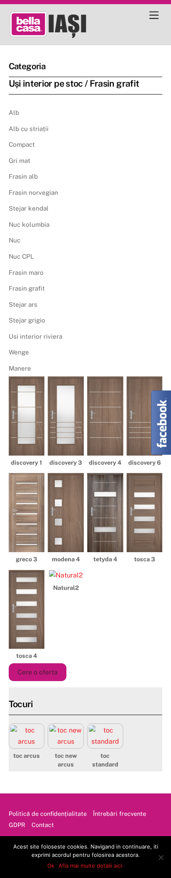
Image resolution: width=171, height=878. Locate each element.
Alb (14, 112)
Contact (43, 824)
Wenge (19, 352)
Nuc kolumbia (29, 224)
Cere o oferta (37, 672)
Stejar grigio (27, 320)
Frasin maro (26, 272)
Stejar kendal (29, 208)
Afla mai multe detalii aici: (91, 865)
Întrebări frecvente (119, 813)
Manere (20, 368)
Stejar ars (23, 304)
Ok (50, 865)
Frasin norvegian (33, 192)
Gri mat (19, 160)
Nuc (14, 240)
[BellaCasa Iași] (60, 34)
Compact (22, 144)
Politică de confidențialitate (48, 813)
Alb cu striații (29, 128)
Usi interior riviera (35, 336)
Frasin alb (23, 176)
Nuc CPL (21, 256)
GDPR (17, 824)
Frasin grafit (27, 288)
